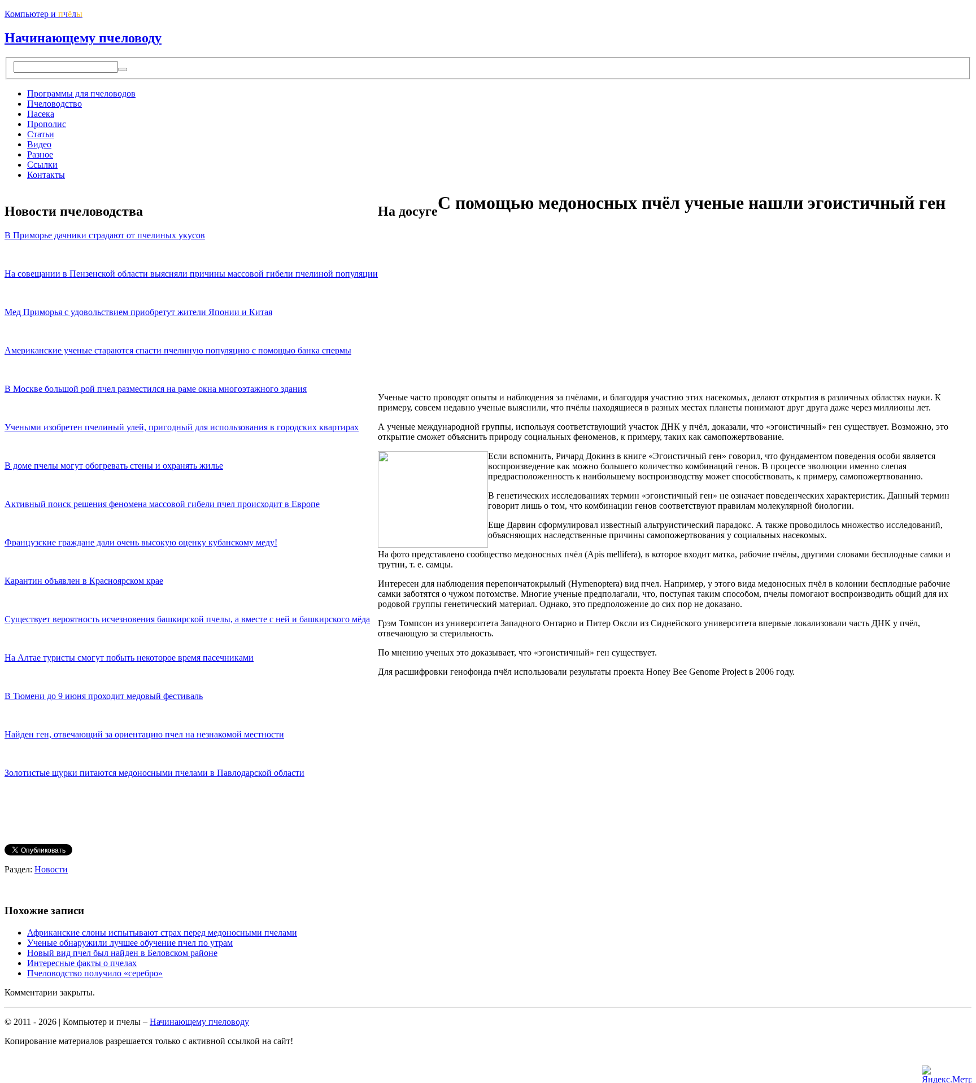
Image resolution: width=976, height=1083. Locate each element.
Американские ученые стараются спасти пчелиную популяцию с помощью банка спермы (178, 350)
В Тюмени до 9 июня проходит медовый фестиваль (104, 696)
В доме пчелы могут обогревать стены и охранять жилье (114, 465)
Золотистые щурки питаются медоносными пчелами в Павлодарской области (154, 773)
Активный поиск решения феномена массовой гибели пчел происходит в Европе (162, 504)
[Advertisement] (533, 304)
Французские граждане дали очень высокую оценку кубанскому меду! (141, 542)
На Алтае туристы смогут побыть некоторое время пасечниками (129, 657)
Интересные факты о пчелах (82, 963)
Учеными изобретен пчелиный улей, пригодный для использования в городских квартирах (182, 427)
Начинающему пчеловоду (83, 37)
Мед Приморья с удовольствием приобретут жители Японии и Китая (138, 312)
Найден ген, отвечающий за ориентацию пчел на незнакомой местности (144, 734)
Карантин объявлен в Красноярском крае (84, 581)
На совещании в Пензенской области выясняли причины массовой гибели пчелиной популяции (191, 273)
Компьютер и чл (43, 14)
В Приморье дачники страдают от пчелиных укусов (105, 235)
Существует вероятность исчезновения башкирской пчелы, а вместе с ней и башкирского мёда (187, 619)
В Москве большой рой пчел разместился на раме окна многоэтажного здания (156, 389)
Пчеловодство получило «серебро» (95, 973)
